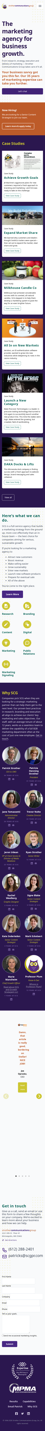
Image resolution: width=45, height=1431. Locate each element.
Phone (4, 1309)
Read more (22, 1087)
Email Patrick (15, 1406)
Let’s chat (22, 91)
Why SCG (32, 1406)
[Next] (39, 1096)
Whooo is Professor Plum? (34, 985)
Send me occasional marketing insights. (20, 1335)
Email (4, 1303)
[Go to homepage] (18, 6)
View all (8, 497)
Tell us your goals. (9, 1314)
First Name (6, 1276)
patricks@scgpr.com (25, 1255)
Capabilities (29, 1401)
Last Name (6, 1286)
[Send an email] (12, 778)
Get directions (11, 1240)
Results (14, 1401)
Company (6, 1296)
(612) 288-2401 (21, 1249)
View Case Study (12, 195)
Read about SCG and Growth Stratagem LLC (11, 989)
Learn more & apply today (18, 126)
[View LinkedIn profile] (9, 778)
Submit (9, 1344)
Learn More (12, 594)
